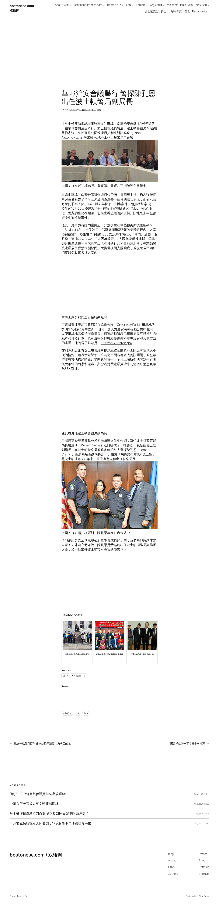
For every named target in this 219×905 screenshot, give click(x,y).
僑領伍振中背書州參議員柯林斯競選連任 (39, 794)
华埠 (86, 713)
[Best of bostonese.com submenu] (103, 5)
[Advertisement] (109, 47)
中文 (93, 109)
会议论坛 (67, 713)
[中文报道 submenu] (208, 5)
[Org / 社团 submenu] (163, 5)
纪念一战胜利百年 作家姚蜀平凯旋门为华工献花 (42, 743)
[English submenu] (146, 5)
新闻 (99, 109)
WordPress (204, 896)
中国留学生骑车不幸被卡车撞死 (186, 743)
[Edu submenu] (132, 5)
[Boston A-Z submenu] (122, 5)
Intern (74, 109)
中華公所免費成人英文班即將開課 (34, 804)
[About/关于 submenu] (70, 5)
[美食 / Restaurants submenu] (208, 11)
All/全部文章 (84, 109)
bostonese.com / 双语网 (36, 854)
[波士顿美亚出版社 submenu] (167, 11)
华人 (78, 713)
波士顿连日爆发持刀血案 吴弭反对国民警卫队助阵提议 (49, 813)
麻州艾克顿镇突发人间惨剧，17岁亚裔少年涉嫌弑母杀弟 (50, 823)
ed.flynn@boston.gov (116, 343)
